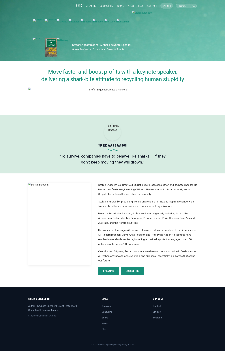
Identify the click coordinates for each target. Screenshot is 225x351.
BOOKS (120, 5)
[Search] (193, 5)
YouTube (157, 317)
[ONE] (39, 47)
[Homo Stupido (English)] (39, 28)
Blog (104, 329)
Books (105, 317)
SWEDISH (167, 5)
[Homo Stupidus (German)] (51, 28)
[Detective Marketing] (63, 47)
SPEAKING (91, 5)
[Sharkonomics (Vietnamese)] (123, 28)
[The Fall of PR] (51, 47)
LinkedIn (157, 312)
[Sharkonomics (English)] (111, 28)
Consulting (132, 270)
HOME (79, 5)
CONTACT (152, 5)
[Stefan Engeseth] (162, 36)
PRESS (131, 5)
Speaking (108, 270)
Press (105, 323)
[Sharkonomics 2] (63, 28)
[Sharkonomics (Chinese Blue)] (87, 28)
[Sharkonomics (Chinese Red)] (99, 28)
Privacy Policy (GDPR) (124, 344)
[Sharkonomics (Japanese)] (75, 28)
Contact (157, 306)
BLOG (141, 5)
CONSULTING (106, 5)
